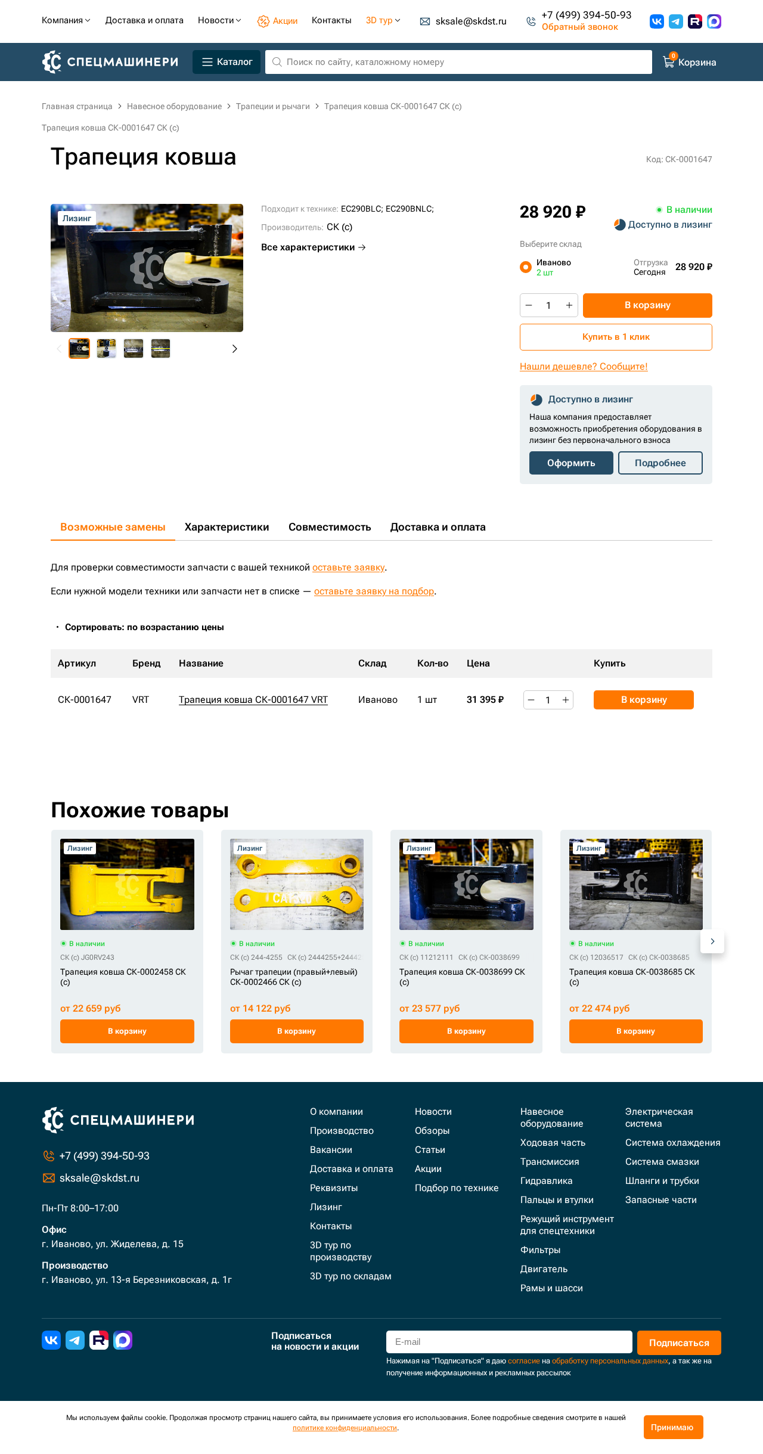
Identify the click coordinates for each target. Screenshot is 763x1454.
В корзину (648, 305)
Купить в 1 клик (616, 336)
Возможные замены (113, 526)
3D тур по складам (351, 1276)
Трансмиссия (549, 1161)
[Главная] (115, 62)
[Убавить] (528, 305)
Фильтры (540, 1249)
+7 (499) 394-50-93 (587, 15)
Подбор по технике (457, 1187)
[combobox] (151, 627)
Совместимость (330, 526)
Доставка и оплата (438, 526)
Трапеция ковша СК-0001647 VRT (253, 699)
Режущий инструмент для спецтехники (567, 1224)
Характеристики (227, 526)
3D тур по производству (340, 1251)
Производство (342, 1130)
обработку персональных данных (610, 1360)
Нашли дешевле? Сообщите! (584, 366)
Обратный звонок (580, 27)
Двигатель (543, 1269)
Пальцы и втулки (557, 1199)
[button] (79, 348)
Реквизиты (334, 1187)
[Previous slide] (60, 348)
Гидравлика (546, 1180)
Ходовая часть (552, 1142)
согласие (524, 1360)
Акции (428, 1168)
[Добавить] (569, 305)
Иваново (553, 267)
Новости (433, 1111)
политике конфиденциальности (345, 1428)
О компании (336, 1111)
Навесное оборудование (552, 1117)
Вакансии (331, 1149)
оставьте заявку (348, 567)
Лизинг (326, 1207)
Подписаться (679, 1342)
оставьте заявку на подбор (374, 591)
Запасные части (661, 1199)
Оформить (571, 463)
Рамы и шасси (551, 1288)
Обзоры (432, 1130)
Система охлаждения (673, 1142)
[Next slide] (234, 348)
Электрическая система (659, 1117)
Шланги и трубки (662, 1180)
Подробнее (660, 463)
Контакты (331, 1226)
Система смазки (662, 1161)
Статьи (430, 1149)
